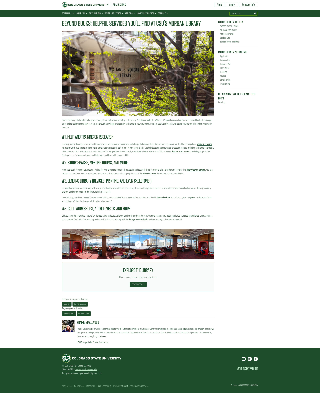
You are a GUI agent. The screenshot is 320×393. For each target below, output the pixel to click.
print (192, 197)
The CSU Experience (80, 304)
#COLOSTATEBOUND (247, 368)
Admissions (119, 4)
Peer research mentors (181, 151)
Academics (67, 304)
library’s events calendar (138, 219)
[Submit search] (255, 13)
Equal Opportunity (104, 386)
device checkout (163, 197)
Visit (219, 4)
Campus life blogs (83, 313)
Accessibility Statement (139, 386)
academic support (69, 313)
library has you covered (195, 169)
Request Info (248, 4)
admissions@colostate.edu (86, 369)
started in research (204, 144)
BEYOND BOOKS (138, 284)
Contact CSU (79, 386)
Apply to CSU (67, 386)
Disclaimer (90, 386)
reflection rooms (149, 173)
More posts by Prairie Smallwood (94, 342)
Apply (232, 4)
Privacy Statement (120, 386)
